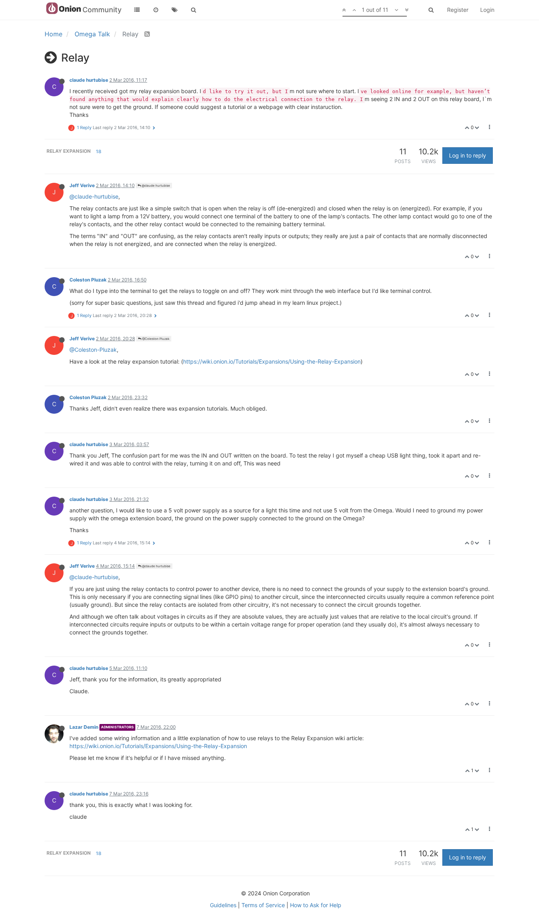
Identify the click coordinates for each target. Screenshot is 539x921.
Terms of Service (263, 905)
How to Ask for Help (315, 905)
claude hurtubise (88, 80)
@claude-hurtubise (93, 196)
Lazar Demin (83, 727)
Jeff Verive (82, 185)
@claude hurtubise (155, 186)
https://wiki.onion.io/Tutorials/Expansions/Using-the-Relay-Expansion (272, 361)
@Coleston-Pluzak (93, 349)
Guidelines (223, 905)
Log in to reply (467, 155)
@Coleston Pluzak (155, 339)
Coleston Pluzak (88, 280)
